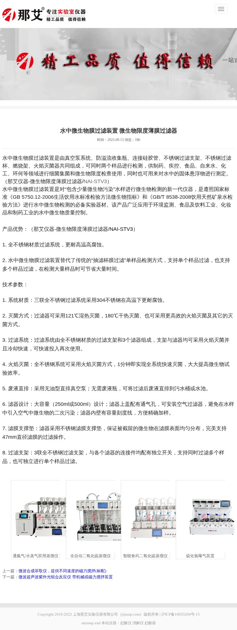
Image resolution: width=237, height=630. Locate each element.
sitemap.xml (91, 623)
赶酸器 (150, 623)
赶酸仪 (126, 623)
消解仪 (138, 623)
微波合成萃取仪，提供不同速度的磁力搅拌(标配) (62, 571)
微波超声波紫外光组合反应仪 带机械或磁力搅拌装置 (65, 577)
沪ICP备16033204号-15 (180, 614)
